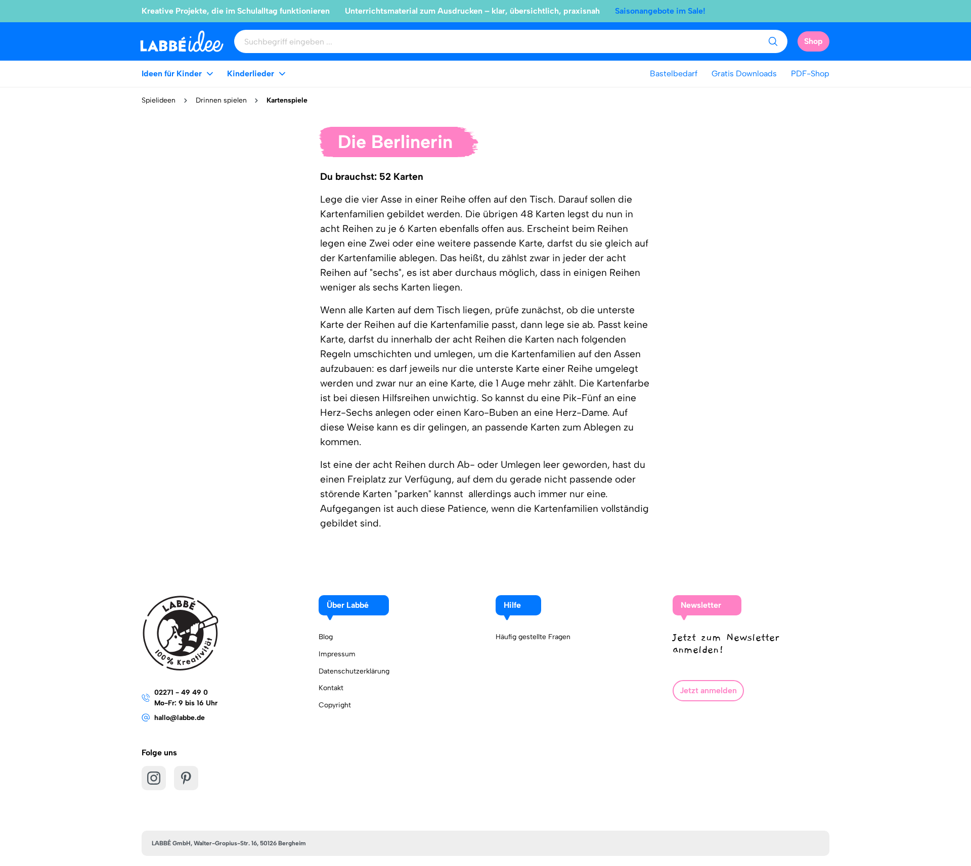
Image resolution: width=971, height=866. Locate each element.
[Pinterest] (186, 778)
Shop (813, 41)
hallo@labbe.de (179, 717)
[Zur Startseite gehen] (182, 41)
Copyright (335, 705)
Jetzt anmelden (708, 690)
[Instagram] (154, 778)
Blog (326, 637)
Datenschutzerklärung (354, 671)
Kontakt (331, 688)
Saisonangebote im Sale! (660, 11)
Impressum (337, 654)
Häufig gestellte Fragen (533, 637)
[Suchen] (772, 41)
